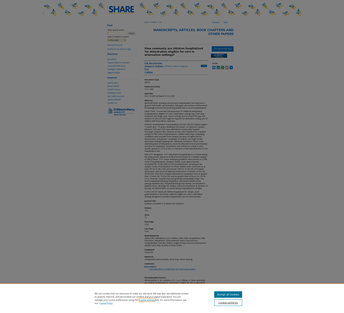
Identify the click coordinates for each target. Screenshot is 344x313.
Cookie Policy (106, 303)
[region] (172, 298)
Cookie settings (147, 300)
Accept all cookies (228, 294)
